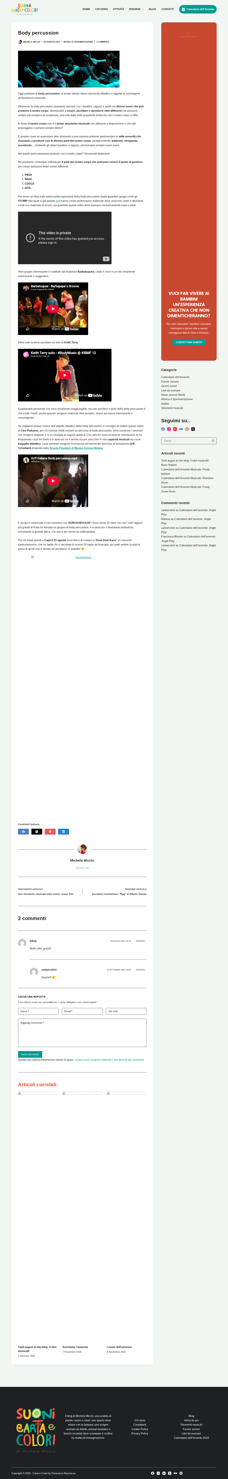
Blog (152, 9)
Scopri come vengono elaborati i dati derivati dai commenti (109, 1059)
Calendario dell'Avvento (200, 9)
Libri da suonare (170, 390)
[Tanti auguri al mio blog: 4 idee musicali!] (37, 1216)
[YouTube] (175, 429)
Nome (25, 1011)
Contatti (167, 9)
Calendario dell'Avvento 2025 (191, 1437)
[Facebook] (23, 832)
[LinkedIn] (63, 832)
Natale (165, 403)
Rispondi (140, 941)
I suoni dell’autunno (119, 1347)
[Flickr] (181, 429)
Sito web (113, 1011)
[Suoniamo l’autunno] (82, 1216)
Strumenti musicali (172, 408)
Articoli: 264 (82, 868)
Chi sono (101, 9)
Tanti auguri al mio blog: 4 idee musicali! (185, 460)
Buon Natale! (169, 465)
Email (68, 1011)
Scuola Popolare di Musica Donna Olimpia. (76, 448)
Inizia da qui (191, 1420)
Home (86, 9)
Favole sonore (191, 1429)
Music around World (173, 394)
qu (57, 200)
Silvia (33, 941)
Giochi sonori (169, 386)
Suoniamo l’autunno (75, 1347)
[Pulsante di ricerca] (213, 440)
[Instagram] (169, 429)
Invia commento (30, 1054)
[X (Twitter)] (36, 832)
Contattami (139, 1424)
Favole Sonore (170, 381)
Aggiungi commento (32, 1022)
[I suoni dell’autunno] (126, 1216)
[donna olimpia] (53, 506)
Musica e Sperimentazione (78, 42)
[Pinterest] (50, 832)
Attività (118, 9)
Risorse (135, 9)
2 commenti (102, 42)
